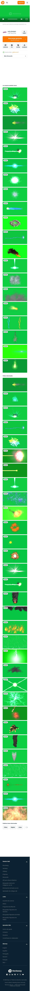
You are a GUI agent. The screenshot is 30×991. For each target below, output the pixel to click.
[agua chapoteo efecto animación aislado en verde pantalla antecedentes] (15, 193)
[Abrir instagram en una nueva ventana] (9, 975)
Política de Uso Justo (14, 988)
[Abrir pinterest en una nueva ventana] (14, 975)
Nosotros (5, 936)
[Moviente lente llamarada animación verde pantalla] (15, 351)
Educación (5, 876)
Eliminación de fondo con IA (10, 887)
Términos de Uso (8, 987)
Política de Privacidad (19, 987)
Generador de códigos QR (10, 890)
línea (20, 826)
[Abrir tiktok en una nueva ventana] (17, 975)
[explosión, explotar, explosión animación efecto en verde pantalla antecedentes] (15, 727)
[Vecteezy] (2, 2)
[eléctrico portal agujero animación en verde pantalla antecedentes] (15, 179)
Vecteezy (5, 867)
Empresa (5, 873)
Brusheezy (5, 865)
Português (5, 955)
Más (4, 963)
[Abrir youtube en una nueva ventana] (22, 975)
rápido (13, 826)
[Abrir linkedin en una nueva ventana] (11, 975)
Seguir (24, 33)
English (5, 949)
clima (5, 826)
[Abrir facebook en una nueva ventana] (6, 975)
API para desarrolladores (10, 879)
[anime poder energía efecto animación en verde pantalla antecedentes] (15, 165)
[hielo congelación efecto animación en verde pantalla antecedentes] (15, 279)
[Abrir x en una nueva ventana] (19, 975)
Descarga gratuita (15, 39)
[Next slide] (23, 827)
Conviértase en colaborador (10, 939)
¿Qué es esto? (15, 52)
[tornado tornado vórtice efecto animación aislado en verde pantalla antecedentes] (15, 755)
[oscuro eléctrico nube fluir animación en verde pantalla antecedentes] (15, 612)
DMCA (4, 903)
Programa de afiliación (9, 906)
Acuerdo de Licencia (8, 900)
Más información (8, 55)
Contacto (5, 933)
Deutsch (5, 958)
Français (5, 961)
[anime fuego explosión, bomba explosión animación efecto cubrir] (15, 527)
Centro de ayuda (7, 930)
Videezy (5, 870)
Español (5, 952)
